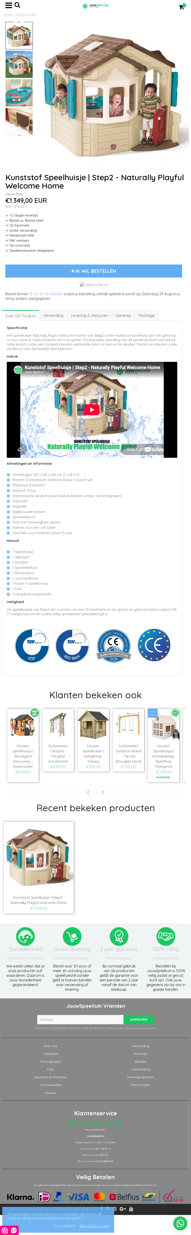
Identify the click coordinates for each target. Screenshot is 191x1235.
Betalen (141, 1061)
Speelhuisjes (26, 15)
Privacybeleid (50, 1061)
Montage (140, 1054)
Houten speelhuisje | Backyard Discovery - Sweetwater (23, 756)
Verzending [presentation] (53, 315)
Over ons (51, 1046)
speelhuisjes (22, 609)
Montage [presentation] (146, 315)
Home (8, 15)
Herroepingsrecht (140, 1077)
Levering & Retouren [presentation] (89, 315)
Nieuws (50, 1093)
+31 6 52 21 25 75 (98, 1122)
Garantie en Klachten (50, 1077)
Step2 (99, 335)
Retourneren (140, 1085)
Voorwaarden (50, 1085)
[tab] (21, 315)
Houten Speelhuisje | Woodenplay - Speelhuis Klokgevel (163, 756)
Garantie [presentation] (123, 315)
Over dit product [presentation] (20, 315)
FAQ (50, 1069)
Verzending (140, 1046)
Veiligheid (50, 1054)
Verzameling (140, 1069)
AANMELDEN (138, 1019)
